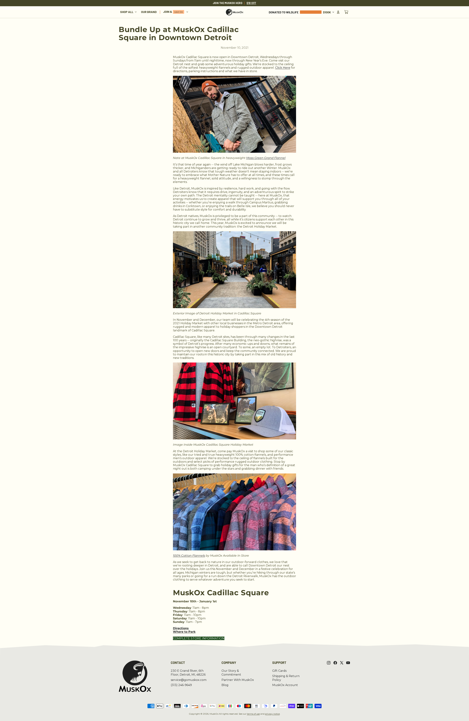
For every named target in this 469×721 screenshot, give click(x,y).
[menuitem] (128, 12)
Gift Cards (279, 670)
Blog (224, 685)
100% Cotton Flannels (189, 555)
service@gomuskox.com (188, 680)
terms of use (253, 713)
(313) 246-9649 (181, 685)
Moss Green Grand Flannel (265, 158)
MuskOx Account (285, 685)
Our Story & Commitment (231, 672)
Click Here (282, 67)
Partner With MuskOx (237, 680)
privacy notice (272, 713)
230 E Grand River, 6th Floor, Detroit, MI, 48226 (188, 672)
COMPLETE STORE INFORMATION (198, 638)
